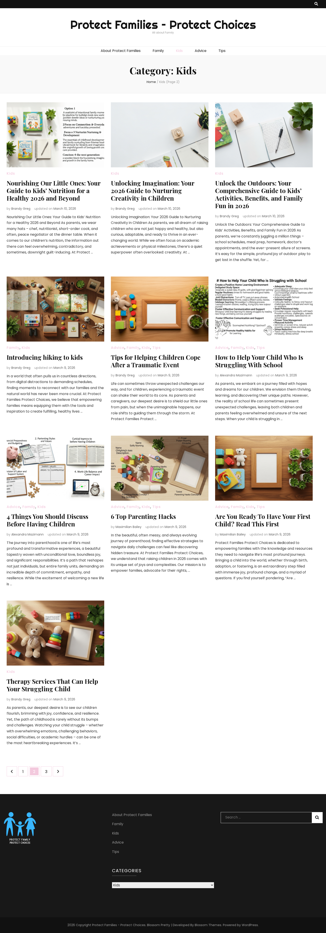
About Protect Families (121, 50)
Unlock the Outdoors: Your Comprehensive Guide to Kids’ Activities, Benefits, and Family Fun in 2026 (259, 194)
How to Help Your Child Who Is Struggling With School (259, 361)
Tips (222, 50)
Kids (179, 50)
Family (158, 50)
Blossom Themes (208, 925)
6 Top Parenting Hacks (143, 516)
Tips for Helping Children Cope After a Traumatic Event (155, 361)
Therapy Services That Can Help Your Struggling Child (52, 685)
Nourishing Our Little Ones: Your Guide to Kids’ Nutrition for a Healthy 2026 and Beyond (53, 190)
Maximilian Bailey (128, 527)
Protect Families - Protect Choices (118, 925)
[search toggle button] (316, 4)
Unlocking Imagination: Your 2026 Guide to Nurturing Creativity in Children (152, 190)
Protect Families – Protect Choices (163, 24)
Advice (200, 50)
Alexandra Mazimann (236, 375)
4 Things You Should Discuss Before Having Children (47, 520)
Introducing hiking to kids (45, 357)
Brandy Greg (20, 208)
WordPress (250, 925)
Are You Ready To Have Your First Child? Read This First (262, 520)
